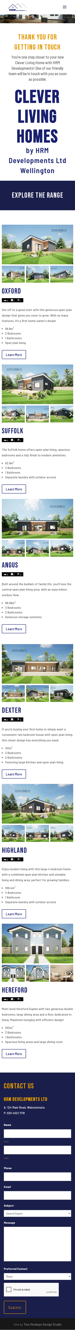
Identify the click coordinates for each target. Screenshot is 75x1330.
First (6, 1141)
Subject (9, 1205)
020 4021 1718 (16, 1113)
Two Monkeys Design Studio (43, 1324)
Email (8, 1186)
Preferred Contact (15, 1268)
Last (6, 1158)
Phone (8, 1168)
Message (9, 1222)
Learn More (14, 354)
